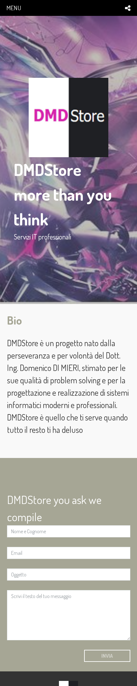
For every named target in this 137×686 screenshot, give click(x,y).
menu (13, 8)
